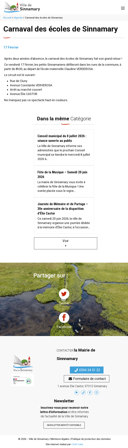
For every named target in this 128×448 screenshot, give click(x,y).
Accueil (7, 17)
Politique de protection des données (91, 439)
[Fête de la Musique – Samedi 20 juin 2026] (64, 181)
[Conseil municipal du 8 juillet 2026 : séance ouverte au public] (64, 147)
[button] (87, 370)
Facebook (64, 327)
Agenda (18, 17)
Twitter (64, 303)
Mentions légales (60, 439)
